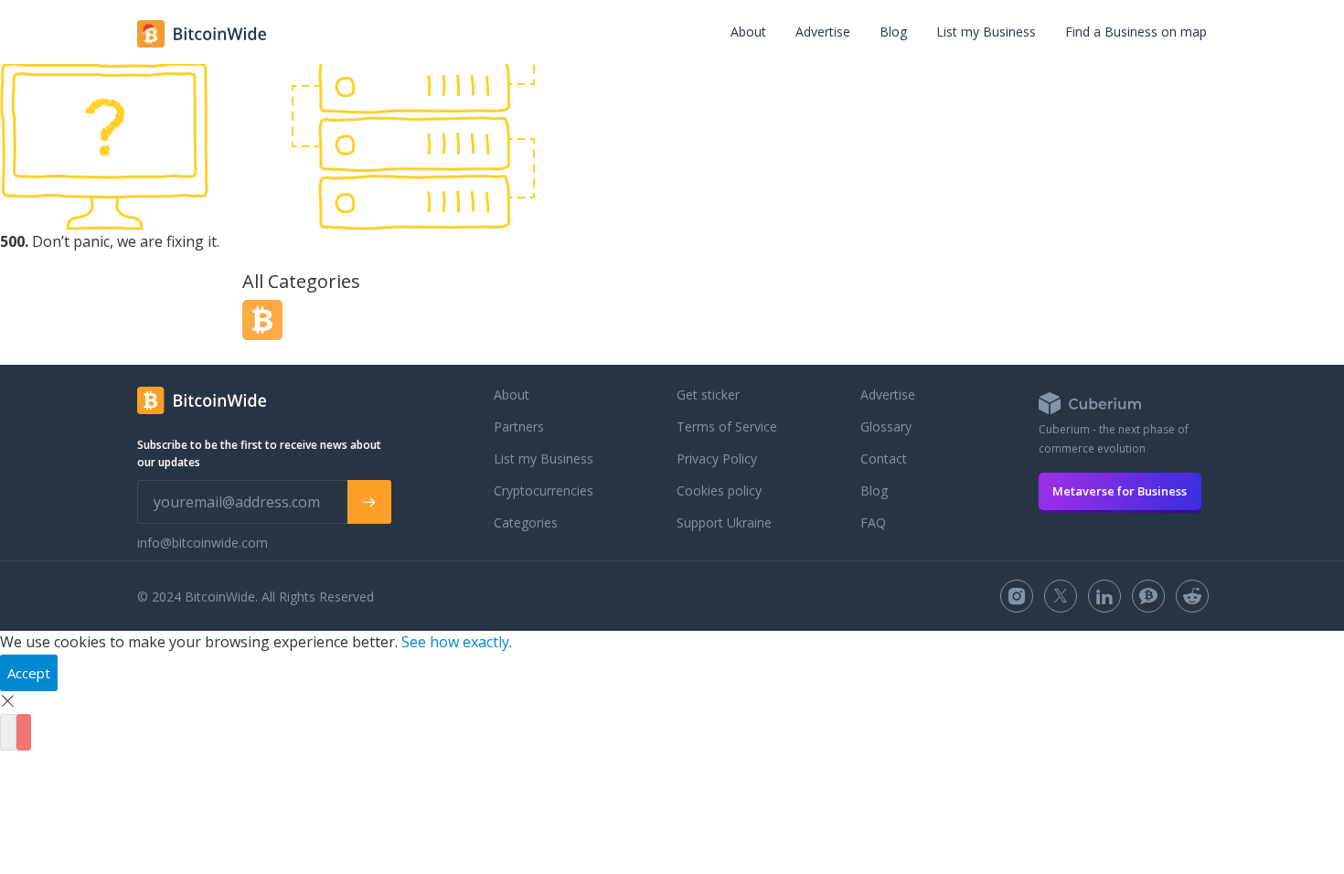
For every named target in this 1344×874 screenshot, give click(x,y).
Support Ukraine (724, 522)
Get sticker (708, 394)
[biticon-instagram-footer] (1016, 596)
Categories (526, 522)
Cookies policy (719, 490)
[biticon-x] (1060, 596)
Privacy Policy (717, 458)
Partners (519, 426)
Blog (893, 31)
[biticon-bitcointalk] (1148, 596)
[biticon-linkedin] (1104, 596)
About (748, 31)
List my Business (986, 31)
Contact (883, 458)
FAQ (873, 522)
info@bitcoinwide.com (202, 542)
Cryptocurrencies (543, 490)
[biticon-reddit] (1192, 596)
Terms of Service (727, 426)
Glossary (886, 426)
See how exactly (455, 642)
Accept (28, 673)
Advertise (822, 31)
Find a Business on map (1136, 31)
